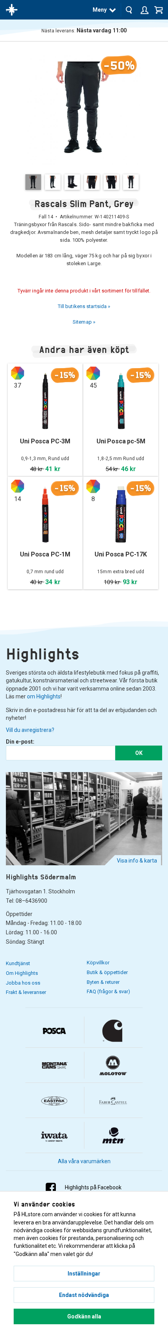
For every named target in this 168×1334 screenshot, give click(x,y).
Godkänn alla (84, 1316)
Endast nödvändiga (84, 1295)
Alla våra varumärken (84, 1161)
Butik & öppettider (107, 972)
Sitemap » (84, 322)
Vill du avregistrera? (30, 730)
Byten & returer (103, 982)
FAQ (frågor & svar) (108, 991)
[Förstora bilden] (84, 107)
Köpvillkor (98, 963)
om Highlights (44, 696)
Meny (100, 10)
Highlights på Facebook (93, 1187)
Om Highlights (22, 973)
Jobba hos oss (23, 983)
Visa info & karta (137, 860)
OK (139, 753)
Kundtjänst (18, 963)
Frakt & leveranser (26, 992)
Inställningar (84, 1273)
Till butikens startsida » (84, 306)
